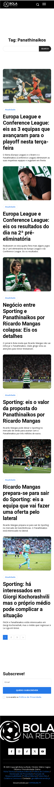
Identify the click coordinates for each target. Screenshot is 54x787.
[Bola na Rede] (10, 4)
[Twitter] (35, 751)
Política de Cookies (41, 771)
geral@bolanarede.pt (40, 778)
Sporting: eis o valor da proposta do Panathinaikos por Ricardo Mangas (26, 411)
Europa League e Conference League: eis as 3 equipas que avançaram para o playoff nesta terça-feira (26, 132)
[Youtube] (42, 751)
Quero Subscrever (27, 690)
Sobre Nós (43, 776)
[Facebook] (11, 751)
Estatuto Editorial (24, 771)
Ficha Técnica (9, 771)
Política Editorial (30, 776)
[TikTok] (27, 751)
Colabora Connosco (12, 778)
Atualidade (10, 109)
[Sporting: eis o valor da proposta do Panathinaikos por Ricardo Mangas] (27, 371)
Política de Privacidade (30, 697)
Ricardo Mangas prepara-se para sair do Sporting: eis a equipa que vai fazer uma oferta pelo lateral (26, 502)
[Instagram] (19, 751)
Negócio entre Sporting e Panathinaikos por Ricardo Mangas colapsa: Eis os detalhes (24, 320)
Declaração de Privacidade (21, 773)
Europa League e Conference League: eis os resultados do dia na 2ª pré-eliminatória (26, 226)
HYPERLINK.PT (35, 782)
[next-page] (23, 637)
